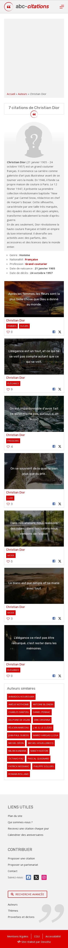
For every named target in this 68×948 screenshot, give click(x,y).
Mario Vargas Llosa (45, 735)
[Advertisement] (34, 56)
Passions (13, 440)
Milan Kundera (17, 750)
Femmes (12, 326)
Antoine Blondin (43, 704)
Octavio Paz (16, 758)
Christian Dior (15, 320)
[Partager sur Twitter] (59, 332)
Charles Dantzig (18, 712)
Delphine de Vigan (19, 719)
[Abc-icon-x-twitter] (36, 877)
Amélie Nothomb (18, 704)
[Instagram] (44, 877)
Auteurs (22, 94)
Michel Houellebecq (40, 743)
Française (31, 259)
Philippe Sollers (44, 766)
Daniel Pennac (41, 712)
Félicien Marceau (18, 727)
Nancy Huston (39, 750)
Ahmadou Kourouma (21, 696)
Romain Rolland (18, 774)
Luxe (10, 498)
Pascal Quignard (38, 758)
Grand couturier (36, 264)
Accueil (11, 94)
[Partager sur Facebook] (54, 332)
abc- (32, 6)
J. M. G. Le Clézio (42, 727)
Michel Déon (16, 743)
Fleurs (24, 326)
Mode (10, 555)
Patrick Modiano (18, 766)
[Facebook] (28, 877)
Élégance (13, 383)
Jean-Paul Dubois (18, 735)
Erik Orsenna (42, 719)
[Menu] (62, 7)
